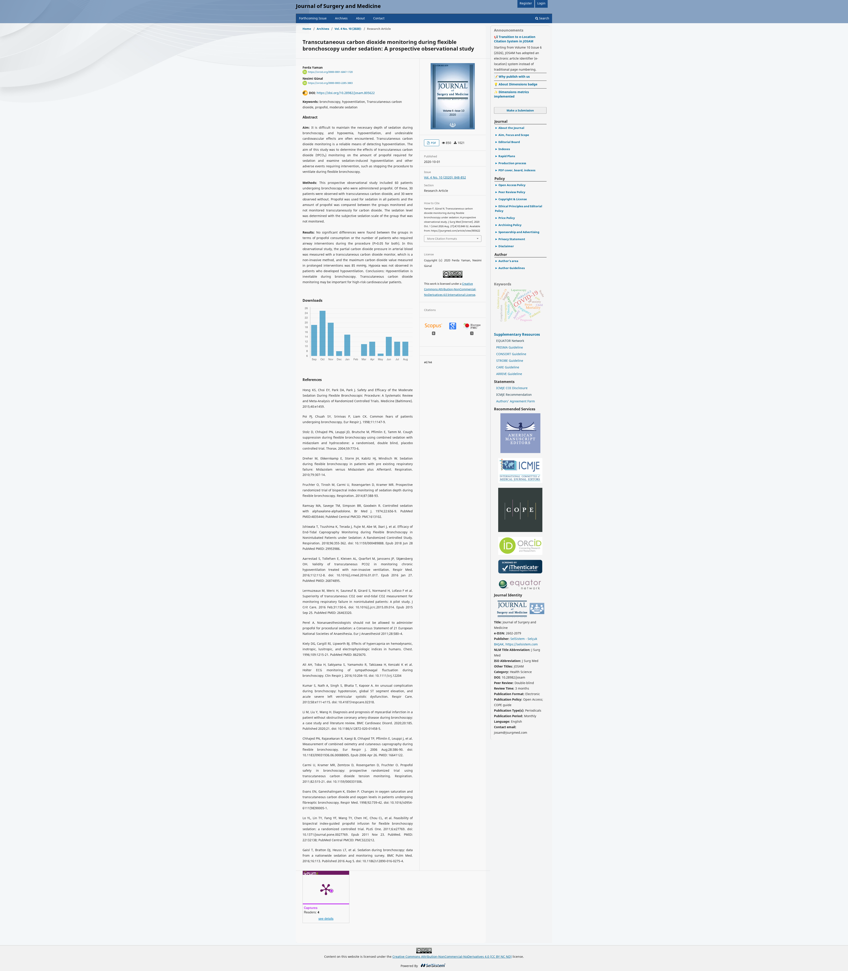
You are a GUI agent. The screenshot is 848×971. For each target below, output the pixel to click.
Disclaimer (506, 246)
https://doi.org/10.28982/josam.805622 (346, 93)
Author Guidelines (511, 268)
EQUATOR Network (510, 341)
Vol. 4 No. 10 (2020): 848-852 (445, 177)
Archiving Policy (509, 225)
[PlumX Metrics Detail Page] (326, 889)
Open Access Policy (511, 185)
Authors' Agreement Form (515, 401)
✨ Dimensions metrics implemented (511, 94)
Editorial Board (509, 142)
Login (541, 3)
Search (543, 18)
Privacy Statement (511, 239)
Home (307, 29)
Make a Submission (520, 110)
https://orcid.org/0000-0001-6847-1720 (330, 72)
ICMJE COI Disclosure (512, 388)
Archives (341, 18)
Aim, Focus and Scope (513, 135)
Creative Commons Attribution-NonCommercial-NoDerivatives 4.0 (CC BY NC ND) (452, 956)
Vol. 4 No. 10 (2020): (348, 29)
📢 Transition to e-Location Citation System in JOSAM (514, 39)
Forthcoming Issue (313, 18)
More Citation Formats (442, 239)
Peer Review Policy (511, 192)
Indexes (504, 149)
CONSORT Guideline (511, 354)
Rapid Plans (506, 156)
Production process (512, 163)
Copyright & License (512, 199)
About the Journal (511, 128)
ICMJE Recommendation (514, 394)
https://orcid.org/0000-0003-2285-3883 (330, 83)
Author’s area (508, 261)
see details (325, 918)
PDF (433, 143)
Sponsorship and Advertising (518, 232)
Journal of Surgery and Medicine (338, 5)
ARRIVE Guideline (509, 374)
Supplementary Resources (517, 334)
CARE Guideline (507, 367)
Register (526, 3)
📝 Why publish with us (512, 76)
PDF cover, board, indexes (516, 170)
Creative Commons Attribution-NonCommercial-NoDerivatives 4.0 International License (450, 289)
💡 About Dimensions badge (515, 84)
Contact (378, 18)
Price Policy (506, 218)
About (360, 18)
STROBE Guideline (509, 360)
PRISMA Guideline (509, 347)
